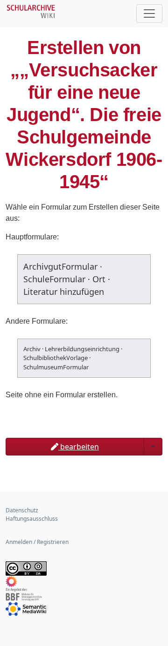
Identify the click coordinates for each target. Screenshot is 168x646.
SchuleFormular (54, 279)
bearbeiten (78, 447)
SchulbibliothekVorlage (55, 358)
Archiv (32, 349)
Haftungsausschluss (32, 519)
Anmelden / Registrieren (37, 542)
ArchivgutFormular (60, 266)
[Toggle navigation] (149, 13)
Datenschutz (22, 510)
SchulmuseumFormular (56, 367)
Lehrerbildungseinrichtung (82, 349)
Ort (98, 279)
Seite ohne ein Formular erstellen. (62, 395)
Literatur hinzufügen (63, 291)
